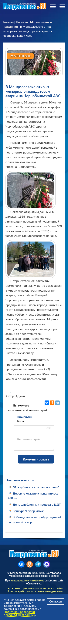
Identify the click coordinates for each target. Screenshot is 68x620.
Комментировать (36, 459)
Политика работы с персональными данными (35, 591)
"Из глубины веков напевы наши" (36, 487)
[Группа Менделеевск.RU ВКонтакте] (21, 564)
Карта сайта (13, 588)
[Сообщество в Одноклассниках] (29, 564)
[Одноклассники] (52, 402)
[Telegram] (57, 402)
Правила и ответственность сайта (42, 588)
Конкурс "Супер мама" (28, 511)
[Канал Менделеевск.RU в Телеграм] (38, 564)
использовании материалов (27, 580)
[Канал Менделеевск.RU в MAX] (46, 564)
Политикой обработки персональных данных (19, 613)
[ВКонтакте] (47, 402)
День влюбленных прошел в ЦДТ (37, 504)
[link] (8, 22)
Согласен (55, 601)
